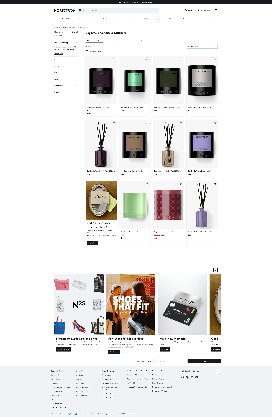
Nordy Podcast (81, 395)
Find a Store (106, 375)
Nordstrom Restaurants (110, 394)
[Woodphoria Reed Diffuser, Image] (101, 144)
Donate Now (114, 352)
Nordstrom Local (108, 398)
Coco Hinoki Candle (132, 107)
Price (56, 79)
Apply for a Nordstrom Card (137, 379)
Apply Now (92, 243)
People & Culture (82, 387)
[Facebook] (196, 377)
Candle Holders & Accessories (125, 41)
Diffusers (142, 41)
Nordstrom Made (63, 349)
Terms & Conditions (87, 414)
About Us (79, 371)
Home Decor (71, 27)
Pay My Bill (131, 383)
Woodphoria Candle (98, 107)
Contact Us (55, 375)
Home (171, 19)
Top (218, 374)
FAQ (52, 399)
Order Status (56, 379)
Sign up (204, 361)
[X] (192, 377)
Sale (194, 19)
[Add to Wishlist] (114, 59)
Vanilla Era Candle (132, 171)
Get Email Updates (83, 391)
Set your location (95, 51)
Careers (79, 379)
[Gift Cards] (182, 304)
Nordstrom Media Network (162, 387)
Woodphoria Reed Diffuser (101, 171)
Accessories (132, 19)
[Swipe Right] (215, 270)
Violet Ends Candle (199, 171)
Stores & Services (108, 371)
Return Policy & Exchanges (61, 387)
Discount (57, 92)
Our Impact (80, 383)
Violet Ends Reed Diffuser (201, 232)
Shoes (117, 19)
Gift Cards (165, 349)
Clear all (75, 32)
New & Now (66, 19)
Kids (145, 19)
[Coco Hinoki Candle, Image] (134, 80)
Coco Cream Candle (199, 107)
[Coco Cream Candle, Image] (202, 80)
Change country (57, 407)
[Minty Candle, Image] (134, 205)
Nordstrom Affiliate (159, 391)
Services (207, 19)
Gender (57, 59)
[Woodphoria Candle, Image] (101, 80)
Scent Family (59, 85)
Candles (108, 41)
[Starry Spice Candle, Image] (168, 205)
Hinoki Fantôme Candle (167, 107)
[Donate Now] (130, 304)
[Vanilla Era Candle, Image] (134, 144)
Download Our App (192, 371)
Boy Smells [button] (58, 35)
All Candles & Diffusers (94, 41)
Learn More (125, 352)
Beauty (105, 19)
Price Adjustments (57, 391)
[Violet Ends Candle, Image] (202, 144)
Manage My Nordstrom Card (137, 387)
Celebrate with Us (146, 2)
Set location (58, 53)
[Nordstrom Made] (79, 304)
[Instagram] (182, 377)
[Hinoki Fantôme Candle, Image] (168, 80)
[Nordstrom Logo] (64, 10)
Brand (56, 66)
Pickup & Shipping (61, 42)
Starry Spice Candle (165, 232)
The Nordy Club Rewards (136, 375)
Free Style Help (107, 379)
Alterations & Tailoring (110, 383)
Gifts (183, 19)
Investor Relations (159, 379)
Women (81, 19)
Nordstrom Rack (158, 375)
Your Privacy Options (66, 414)
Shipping (54, 383)
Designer (158, 19)
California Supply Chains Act (107, 414)
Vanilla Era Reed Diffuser (167, 171)
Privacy (53, 414)
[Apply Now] (101, 200)
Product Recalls (56, 403)
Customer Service (57, 371)
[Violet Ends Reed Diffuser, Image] (202, 205)
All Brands (80, 375)
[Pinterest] (187, 377)
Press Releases (157, 383)
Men (93, 19)
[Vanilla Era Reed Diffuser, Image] (168, 144)
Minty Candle (130, 232)
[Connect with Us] (201, 377)
